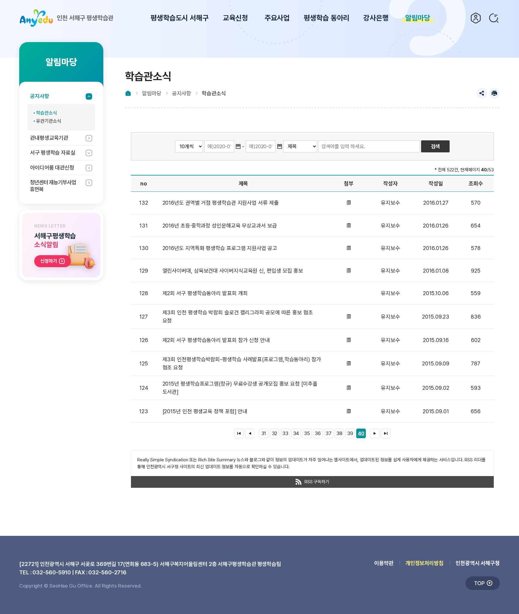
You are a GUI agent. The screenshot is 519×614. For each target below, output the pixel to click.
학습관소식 (46, 113)
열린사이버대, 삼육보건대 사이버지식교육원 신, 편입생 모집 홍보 (232, 270)
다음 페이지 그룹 (375, 433)
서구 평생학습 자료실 (52, 152)
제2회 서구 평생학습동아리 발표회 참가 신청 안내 (216, 340)
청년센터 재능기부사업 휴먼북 (53, 185)
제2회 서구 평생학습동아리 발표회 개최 (205, 293)
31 (263, 433)
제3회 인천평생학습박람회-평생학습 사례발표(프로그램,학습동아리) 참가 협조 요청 (241, 363)
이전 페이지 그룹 (250, 433)
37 (329, 433)
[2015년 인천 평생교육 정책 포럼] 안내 (204, 411)
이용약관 (383, 563)
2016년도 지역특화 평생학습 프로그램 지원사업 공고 (219, 248)
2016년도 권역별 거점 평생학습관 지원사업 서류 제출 (220, 203)
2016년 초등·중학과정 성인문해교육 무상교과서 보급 (219, 225)
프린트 (494, 93)
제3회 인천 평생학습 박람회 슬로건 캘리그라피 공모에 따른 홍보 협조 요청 (237, 316)
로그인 (476, 18)
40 (361, 433)
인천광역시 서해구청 (478, 563)
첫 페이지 (239, 433)
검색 (494, 18)
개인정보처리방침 (424, 563)
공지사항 (39, 96)
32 (275, 433)
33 (285, 433)
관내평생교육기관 (49, 138)
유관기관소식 (48, 121)
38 (339, 433)
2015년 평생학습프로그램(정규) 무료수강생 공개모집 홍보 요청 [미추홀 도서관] (239, 387)
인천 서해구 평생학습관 (85, 18)
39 (350, 433)
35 (307, 433)
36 (318, 433)
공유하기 (481, 93)
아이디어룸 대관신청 (52, 167)
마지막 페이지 (385, 433)
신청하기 (48, 261)
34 (296, 433)
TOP (479, 583)
